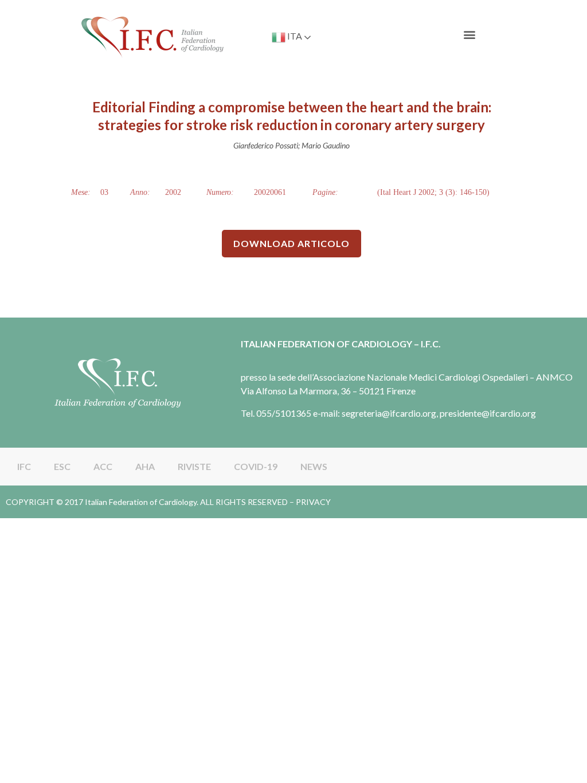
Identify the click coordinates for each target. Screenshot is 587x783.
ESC (62, 466)
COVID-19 (255, 466)
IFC (24, 466)
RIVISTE (194, 466)
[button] (469, 34)
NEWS (313, 466)
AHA (145, 466)
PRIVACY (313, 502)
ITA (293, 35)
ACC (102, 466)
